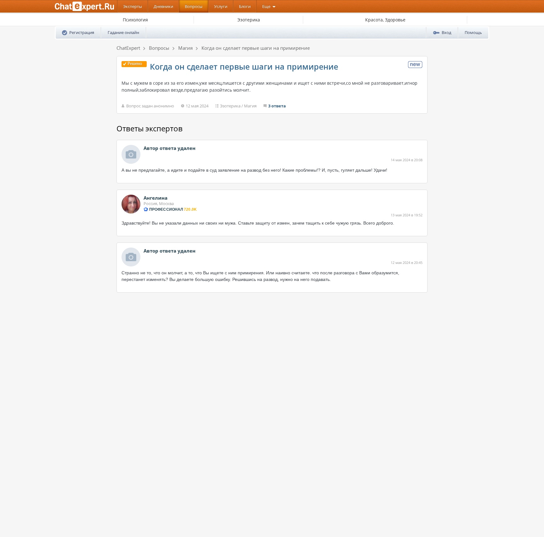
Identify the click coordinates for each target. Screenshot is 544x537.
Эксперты (132, 6)
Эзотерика (230, 106)
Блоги (245, 6)
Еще (266, 6)
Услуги (220, 6)
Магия (250, 106)
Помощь (473, 32)
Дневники (163, 6)
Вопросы (193, 6)
